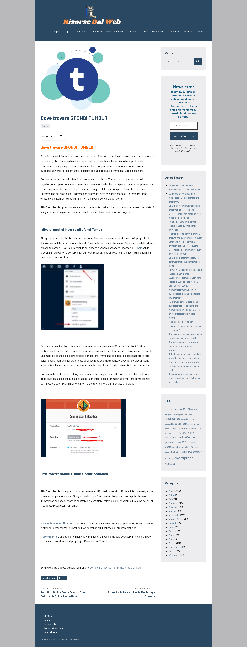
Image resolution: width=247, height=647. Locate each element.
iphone (176, 433)
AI (166, 409)
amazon (170, 409)
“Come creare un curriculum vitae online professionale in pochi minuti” (184, 313)
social (168, 446)
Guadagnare (81, 31)
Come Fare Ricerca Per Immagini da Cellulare (115, 567)
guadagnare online (194, 424)
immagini (176, 428)
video (185, 451)
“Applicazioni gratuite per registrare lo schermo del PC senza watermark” (185, 325)
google (168, 424)
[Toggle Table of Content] (60, 136)
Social (201, 31)
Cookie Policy (50, 631)
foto (178, 418)
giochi (195, 419)
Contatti (48, 619)
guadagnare (179, 423)
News (171, 527)
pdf (167, 442)
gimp (191, 419)
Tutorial (132, 31)
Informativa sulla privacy (179, 148)
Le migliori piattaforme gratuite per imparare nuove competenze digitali (184, 261)
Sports (172, 539)
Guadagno (168, 429)
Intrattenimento (115, 31)
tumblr (62, 577)
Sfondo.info (49, 536)
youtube (170, 463)
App (68, 31)
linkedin (190, 432)
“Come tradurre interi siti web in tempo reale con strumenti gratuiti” (183, 345)
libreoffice (183, 433)
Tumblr (137, 247)
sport (167, 452)
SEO (184, 442)
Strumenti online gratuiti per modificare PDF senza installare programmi (184, 197)
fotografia (184, 419)
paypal (197, 438)
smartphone (191, 442)
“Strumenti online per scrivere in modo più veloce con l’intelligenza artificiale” (184, 377)
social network (49, 577)
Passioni (188, 31)
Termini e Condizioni (53, 627)
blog (167, 415)
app (186, 408)
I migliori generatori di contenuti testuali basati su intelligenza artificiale (184, 225)
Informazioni (175, 515)
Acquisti (57, 31)
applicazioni (194, 410)
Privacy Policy (50, 623)
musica (181, 437)
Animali (172, 495)
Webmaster (158, 31)
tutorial (179, 452)
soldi (198, 447)
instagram (186, 428)
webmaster (195, 451)
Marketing (173, 523)
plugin (172, 442)
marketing (170, 437)
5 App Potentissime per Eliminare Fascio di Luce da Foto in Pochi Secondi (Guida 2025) (185, 281)
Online (190, 437)
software (191, 446)
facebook (170, 418)
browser (172, 415)
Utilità (144, 31)
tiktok (172, 452)
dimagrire (179, 415)
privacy (178, 442)
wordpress (184, 457)
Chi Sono (48, 615)
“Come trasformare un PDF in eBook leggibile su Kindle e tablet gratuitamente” (184, 293)
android (178, 409)
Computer (174, 31)
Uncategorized (176, 547)
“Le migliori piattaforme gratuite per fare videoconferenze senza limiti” (184, 365)
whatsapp (170, 458)
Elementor (187, 415)
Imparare (97, 31)
